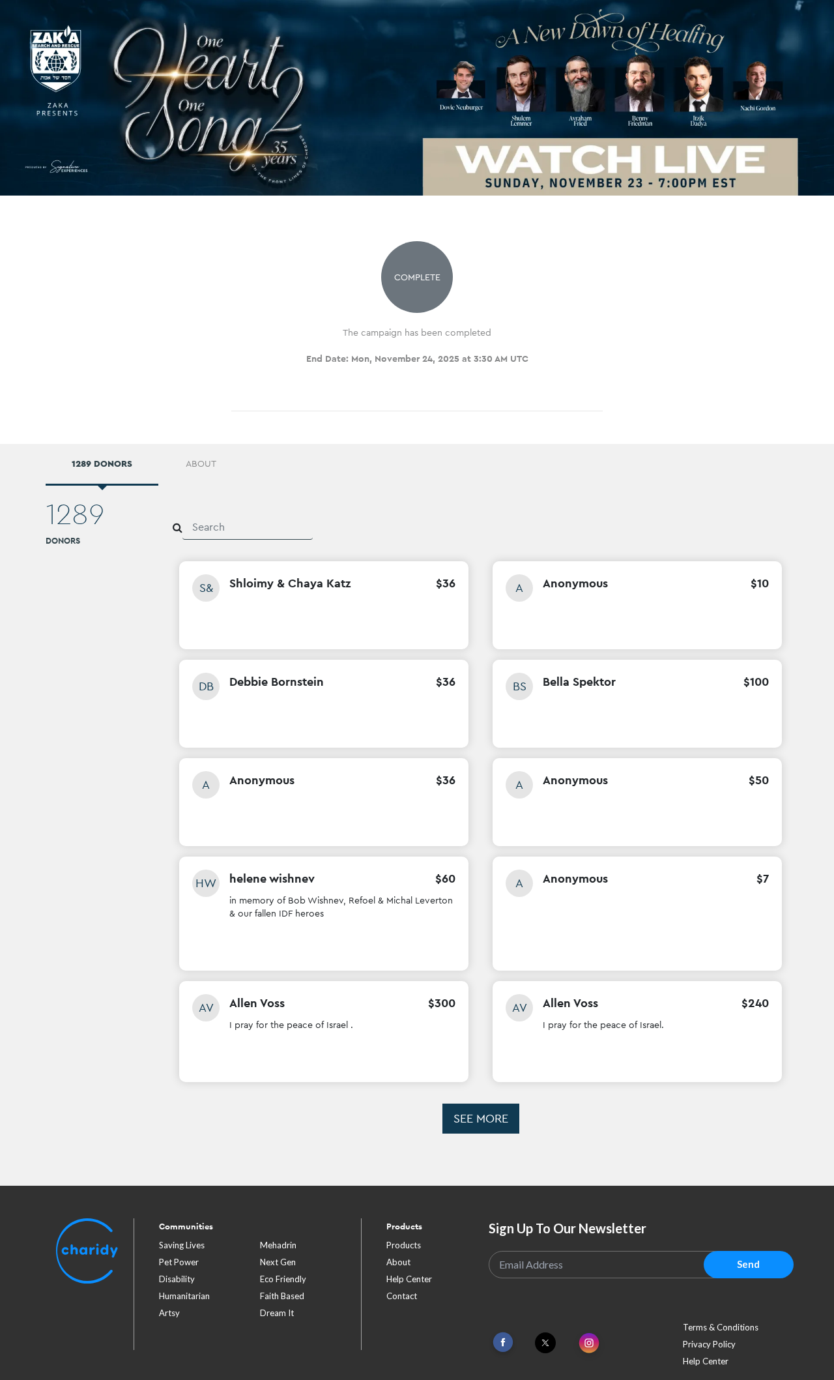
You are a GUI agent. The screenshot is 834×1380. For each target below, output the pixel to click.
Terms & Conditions (720, 1327)
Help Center (409, 1279)
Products (403, 1245)
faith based (282, 1296)
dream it (277, 1313)
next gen (278, 1262)
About (398, 1262)
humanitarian (184, 1296)
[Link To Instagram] (589, 1344)
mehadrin (278, 1245)
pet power (179, 1262)
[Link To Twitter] (545, 1342)
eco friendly (283, 1279)
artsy (169, 1313)
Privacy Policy (709, 1344)
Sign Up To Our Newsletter (567, 1228)
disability (177, 1279)
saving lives (182, 1245)
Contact (401, 1296)
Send (748, 1264)
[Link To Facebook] (503, 1342)
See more (480, 1118)
